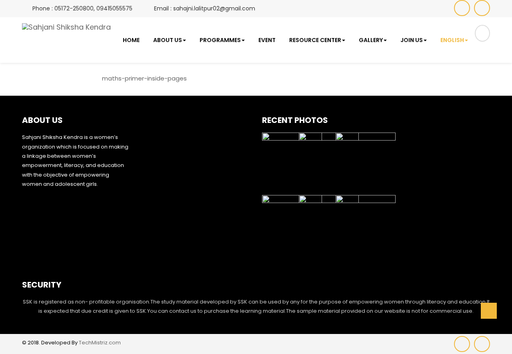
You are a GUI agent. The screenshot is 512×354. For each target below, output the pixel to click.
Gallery (371, 40)
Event (267, 40)
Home (131, 40)
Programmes (220, 40)
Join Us (411, 40)
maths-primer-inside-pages (144, 78)
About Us (167, 40)
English (452, 40)
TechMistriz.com (100, 342)
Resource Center (315, 40)
